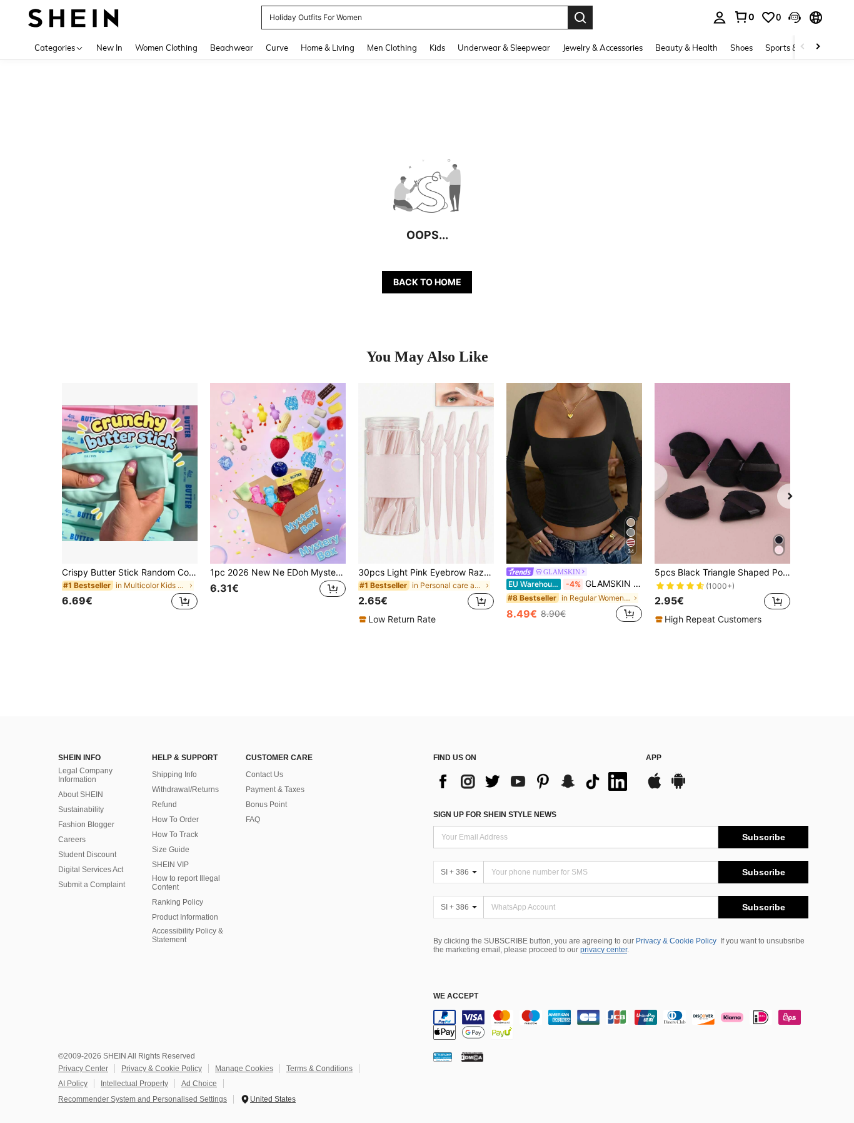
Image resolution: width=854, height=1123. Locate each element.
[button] (794, 17)
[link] (744, 16)
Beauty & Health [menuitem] (686, 48)
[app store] (654, 787)
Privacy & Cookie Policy (676, 941)
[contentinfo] (620, 1025)
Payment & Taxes (275, 789)
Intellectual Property (134, 1083)
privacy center (603, 949)
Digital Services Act (90, 869)
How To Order (175, 819)
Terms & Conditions (319, 1068)
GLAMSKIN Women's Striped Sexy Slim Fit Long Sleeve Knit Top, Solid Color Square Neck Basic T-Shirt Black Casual (575, 584)
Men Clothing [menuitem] (392, 48)
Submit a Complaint (91, 884)
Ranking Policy (177, 902)
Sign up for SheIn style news (494, 814)
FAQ (253, 819)
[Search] (580, 17)
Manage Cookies (244, 1068)
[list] (533, 781)
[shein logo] (73, 17)
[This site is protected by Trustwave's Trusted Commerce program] (442, 1056)
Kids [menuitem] (437, 48)
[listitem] (130, 504)
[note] (399, 619)
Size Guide (170, 849)
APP (653, 758)
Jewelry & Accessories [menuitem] (603, 48)
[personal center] (719, 17)
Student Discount (87, 854)
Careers (72, 839)
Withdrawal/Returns (185, 789)
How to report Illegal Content (186, 883)
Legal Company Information (85, 775)
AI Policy (73, 1083)
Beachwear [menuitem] (231, 48)
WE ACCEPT (455, 996)
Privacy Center (83, 1068)
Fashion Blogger (86, 824)
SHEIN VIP (170, 864)
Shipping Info (174, 774)
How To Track (175, 834)
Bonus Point (266, 804)
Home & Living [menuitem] (327, 48)
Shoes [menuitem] (741, 48)
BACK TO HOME (427, 282)
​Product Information (185, 917)
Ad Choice (199, 1083)
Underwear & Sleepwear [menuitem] (504, 48)
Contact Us (264, 774)
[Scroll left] (802, 47)
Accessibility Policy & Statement (187, 935)
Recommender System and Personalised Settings (142, 1099)
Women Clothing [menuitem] (166, 48)
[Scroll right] (817, 47)
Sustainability (81, 809)
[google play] (678, 787)
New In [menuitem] (109, 48)
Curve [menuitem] (277, 48)
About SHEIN (80, 794)
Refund (164, 804)
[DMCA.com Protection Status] (472, 1056)
